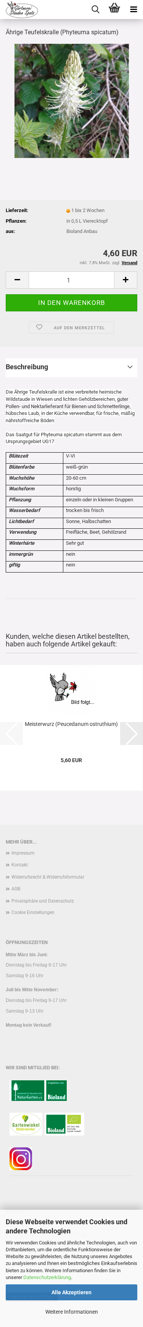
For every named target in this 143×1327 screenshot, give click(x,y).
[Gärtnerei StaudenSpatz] (19, 9)
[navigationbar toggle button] (133, 9)
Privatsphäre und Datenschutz (42, 901)
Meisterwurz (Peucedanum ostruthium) (71, 724)
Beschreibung (27, 367)
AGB (15, 889)
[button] (17, 280)
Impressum (23, 853)
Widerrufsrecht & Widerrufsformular (47, 877)
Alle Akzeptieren (71, 1292)
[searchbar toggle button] (95, 9)
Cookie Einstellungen (33, 912)
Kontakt (19, 865)
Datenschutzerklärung (47, 1277)
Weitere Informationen (71, 1312)
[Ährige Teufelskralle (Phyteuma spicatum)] (71, 100)
